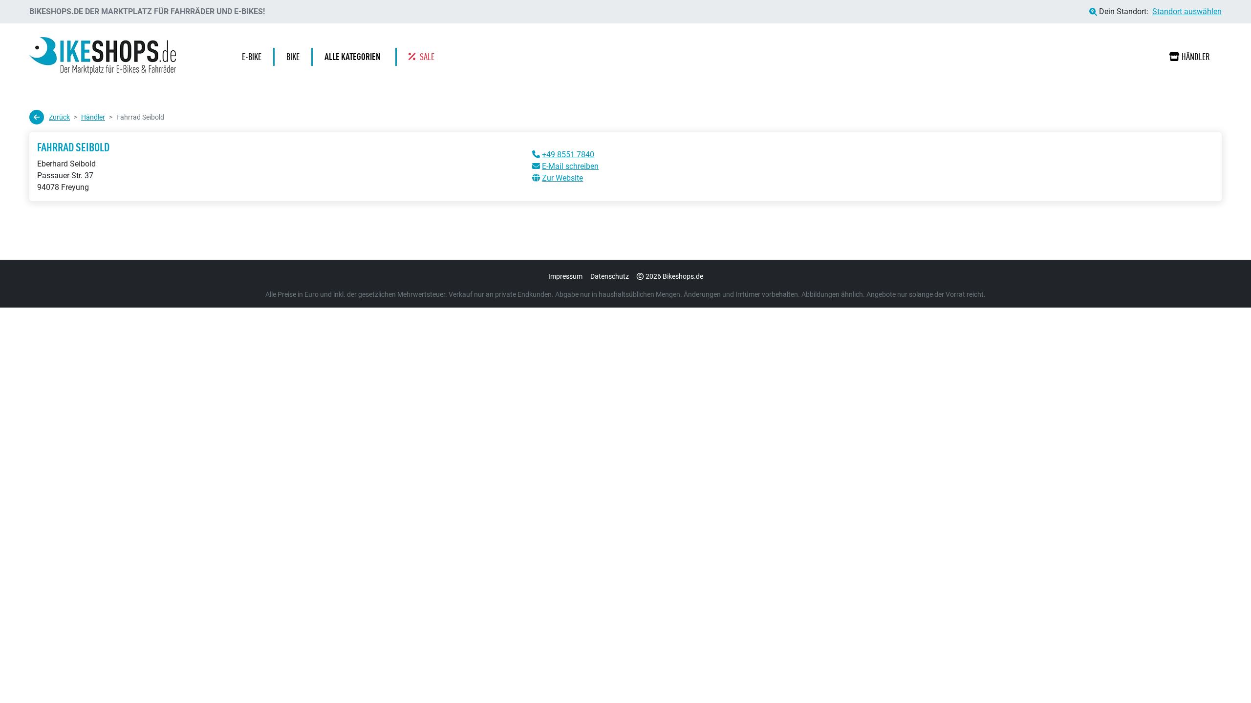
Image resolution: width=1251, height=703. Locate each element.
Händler (1196, 56)
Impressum (565, 276)
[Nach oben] (1224, 676)
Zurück (59, 117)
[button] (355, 57)
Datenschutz (609, 276)
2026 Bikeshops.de (674, 276)
